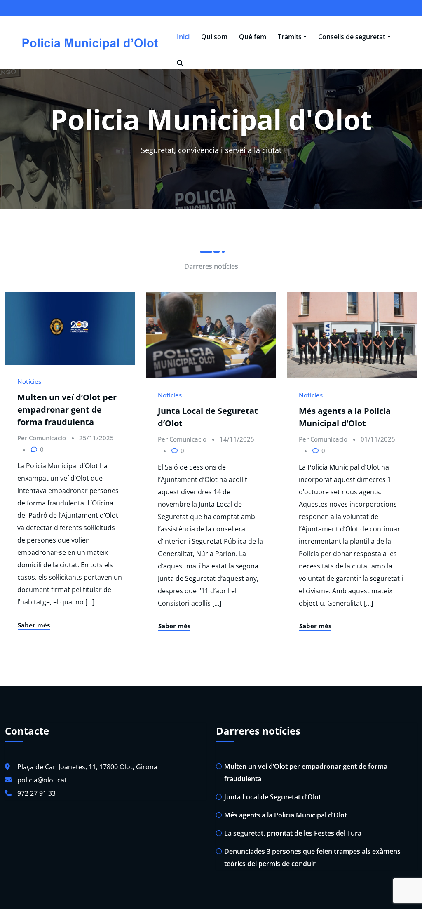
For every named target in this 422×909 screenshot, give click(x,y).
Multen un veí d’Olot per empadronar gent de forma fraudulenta (67, 409)
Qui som (214, 36)
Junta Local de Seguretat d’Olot (272, 796)
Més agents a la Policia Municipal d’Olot (285, 815)
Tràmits (290, 36)
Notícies (29, 381)
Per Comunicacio (41, 438)
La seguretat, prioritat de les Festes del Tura (292, 833)
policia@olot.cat (42, 780)
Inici (183, 36)
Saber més (34, 625)
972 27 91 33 (36, 793)
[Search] (180, 63)
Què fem (252, 36)
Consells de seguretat (351, 36)
